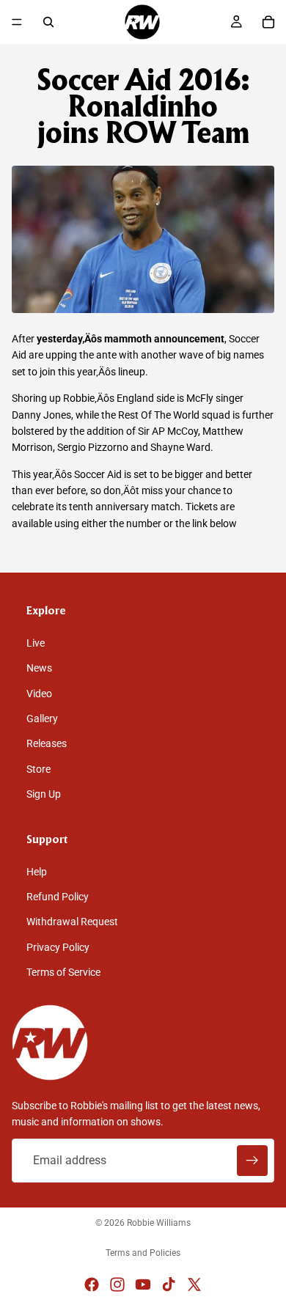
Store (38, 769)
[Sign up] (252, 1160)
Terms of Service (63, 973)
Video (39, 693)
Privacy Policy (57, 947)
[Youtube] (143, 1284)
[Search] (48, 22)
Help (36, 872)
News (39, 668)
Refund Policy (57, 897)
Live (35, 643)
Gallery (42, 718)
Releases (46, 744)
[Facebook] (91, 1284)
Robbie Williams (159, 1223)
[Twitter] (194, 1284)
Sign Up (43, 795)
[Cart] (268, 22)
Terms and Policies (143, 1253)
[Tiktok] (168, 1284)
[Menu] (17, 22)
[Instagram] (117, 1284)
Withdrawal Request (72, 922)
